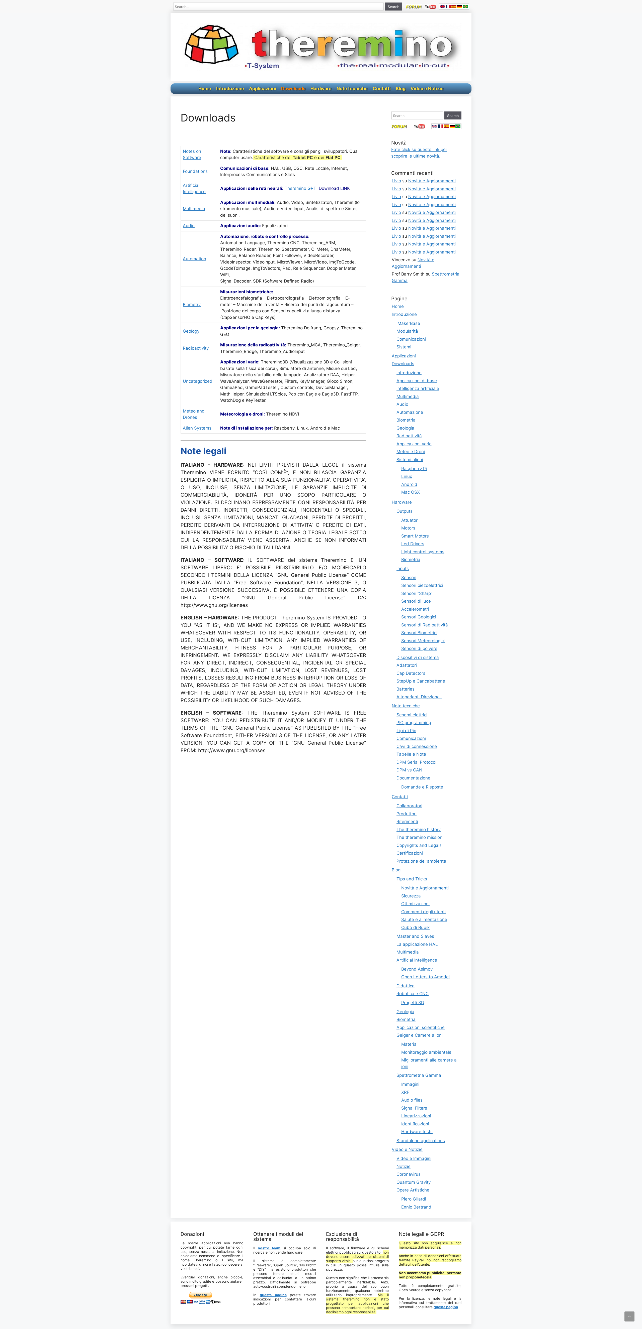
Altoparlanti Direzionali (419, 696)
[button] (629, 1316)
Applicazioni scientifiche (420, 1027)
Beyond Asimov (417, 969)
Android (409, 484)
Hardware (321, 88)
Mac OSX (410, 492)
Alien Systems (197, 428)
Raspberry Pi (414, 468)
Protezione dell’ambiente (421, 861)
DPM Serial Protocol (416, 762)
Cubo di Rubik (415, 927)
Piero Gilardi (413, 1199)
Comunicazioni (411, 339)
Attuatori (410, 520)
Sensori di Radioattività (424, 624)
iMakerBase (408, 323)
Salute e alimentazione (424, 919)
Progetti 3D (412, 1002)
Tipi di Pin (406, 730)
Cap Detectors (410, 673)
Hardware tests (417, 1131)
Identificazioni (415, 1123)
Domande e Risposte (422, 786)
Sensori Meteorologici (423, 640)
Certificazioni (409, 853)
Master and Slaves (415, 936)
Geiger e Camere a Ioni (419, 1035)
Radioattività (409, 435)
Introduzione (230, 88)
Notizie (403, 1166)
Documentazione (413, 777)
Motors (408, 527)
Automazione (409, 412)
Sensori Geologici (418, 616)
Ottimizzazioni (415, 903)
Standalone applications (420, 1140)
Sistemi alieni (409, 459)
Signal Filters (414, 1108)
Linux (406, 476)
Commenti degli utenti (423, 911)
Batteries (405, 689)
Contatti (382, 88)
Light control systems (422, 551)
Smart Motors (415, 536)
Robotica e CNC (412, 993)
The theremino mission (419, 837)
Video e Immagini (413, 1158)
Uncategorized (197, 381)
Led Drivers (412, 543)
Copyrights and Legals (419, 845)
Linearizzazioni (416, 1115)
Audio (189, 225)
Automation (194, 258)
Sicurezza (411, 895)
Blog (401, 88)
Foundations (195, 171)
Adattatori (406, 665)
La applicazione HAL (417, 944)
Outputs (404, 511)
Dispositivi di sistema (417, 657)
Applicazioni (262, 88)
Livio (396, 180)
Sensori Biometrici (419, 632)
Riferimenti (407, 821)
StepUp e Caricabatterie (420, 681)
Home (204, 88)
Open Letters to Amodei (425, 976)
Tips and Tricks (411, 878)
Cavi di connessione (416, 746)
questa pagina (273, 1295)
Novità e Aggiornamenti (432, 180)
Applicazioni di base (416, 380)
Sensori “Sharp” (416, 593)
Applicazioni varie (414, 443)
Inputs (402, 568)
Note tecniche (352, 88)
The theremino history (418, 829)
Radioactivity (196, 348)
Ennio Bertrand (416, 1207)
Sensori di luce (416, 601)
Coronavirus (408, 1174)
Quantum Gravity (413, 1182)
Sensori (408, 577)
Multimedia (194, 208)
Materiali (410, 1044)
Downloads (293, 88)
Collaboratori (409, 805)
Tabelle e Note (411, 754)
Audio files (412, 1100)
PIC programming (413, 722)
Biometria (406, 420)
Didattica (405, 985)
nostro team (269, 1248)
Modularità (407, 331)
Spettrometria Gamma (418, 1075)
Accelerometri (415, 609)
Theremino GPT (300, 188)
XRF (405, 1092)
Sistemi (403, 346)
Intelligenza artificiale (417, 388)
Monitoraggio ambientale (426, 1052)
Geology (191, 331)
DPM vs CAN (409, 769)
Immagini (410, 1084)
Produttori (406, 813)
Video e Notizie (427, 88)
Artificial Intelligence (416, 960)
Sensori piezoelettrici (422, 585)
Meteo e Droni (410, 451)
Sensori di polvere (419, 648)
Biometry (192, 304)
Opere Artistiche (412, 1189)
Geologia (405, 428)
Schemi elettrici (411, 714)
